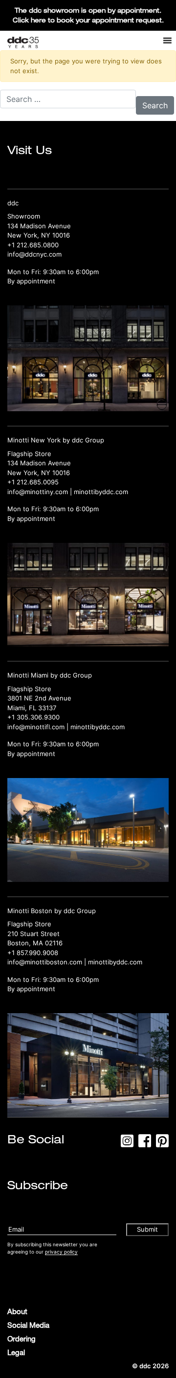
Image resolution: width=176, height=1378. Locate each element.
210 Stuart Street (33, 934)
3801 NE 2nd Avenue (39, 698)
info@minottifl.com (36, 727)
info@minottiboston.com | (47, 962)
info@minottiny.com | (40, 492)
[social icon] (127, 1144)
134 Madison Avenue (39, 226)
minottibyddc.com (101, 492)
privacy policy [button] (61, 1252)
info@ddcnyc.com (34, 254)
